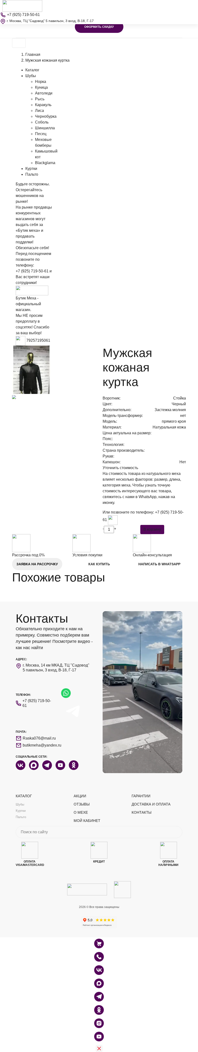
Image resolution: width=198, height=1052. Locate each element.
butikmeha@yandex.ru (42, 745)
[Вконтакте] (99, 970)
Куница (41, 87)
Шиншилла (45, 128)
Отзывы (82, 804)
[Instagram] (99, 1023)
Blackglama (45, 163)
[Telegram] (99, 996)
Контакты (141, 812)
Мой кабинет (87, 821)
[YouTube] (99, 1036)
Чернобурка (46, 116)
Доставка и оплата (151, 804)
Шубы (30, 76)
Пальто (31, 174)
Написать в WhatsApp (159, 564)
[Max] (99, 983)
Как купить (99, 564)
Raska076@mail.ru (39, 738)
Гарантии (141, 796)
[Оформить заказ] (99, 957)
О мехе (81, 812)
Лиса (39, 111)
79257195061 (38, 340)
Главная (32, 54)
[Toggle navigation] (19, 43)
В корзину (152, 529)
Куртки (31, 169)
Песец (40, 134)
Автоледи (43, 93)
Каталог (32, 70)
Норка (40, 82)
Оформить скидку (99, 27)
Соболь (42, 122)
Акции (80, 796)
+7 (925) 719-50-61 (32, 271)
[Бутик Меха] (22, 5)
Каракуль (43, 105)
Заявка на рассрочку (37, 564)
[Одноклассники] (99, 1010)
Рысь (39, 99)
